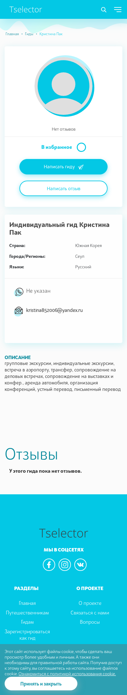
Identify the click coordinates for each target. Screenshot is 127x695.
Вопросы (90, 622)
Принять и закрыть (41, 683)
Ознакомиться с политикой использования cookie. (67, 673)
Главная (12, 33)
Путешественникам (27, 612)
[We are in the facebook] (49, 565)
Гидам (27, 622)
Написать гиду (59, 166)
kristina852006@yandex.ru (54, 310)
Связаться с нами (90, 612)
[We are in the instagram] (65, 565)
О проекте (90, 603)
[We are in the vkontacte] (80, 565)
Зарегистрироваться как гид (27, 634)
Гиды (29, 33)
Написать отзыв (63, 188)
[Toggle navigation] (103, 10)
